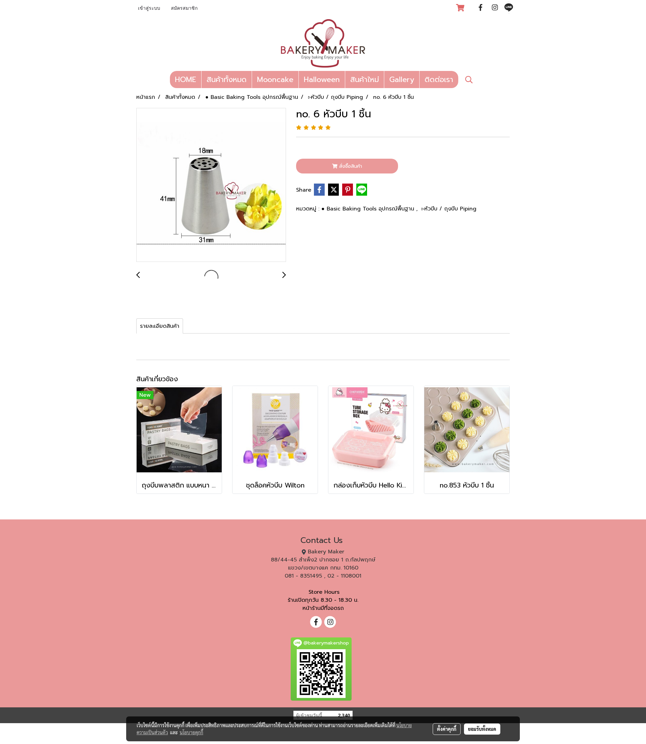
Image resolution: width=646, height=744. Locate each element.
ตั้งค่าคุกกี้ (446, 729)
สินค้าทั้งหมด (227, 79)
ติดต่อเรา (439, 79)
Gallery (401, 79)
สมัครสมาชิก (184, 8)
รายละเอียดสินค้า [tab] (159, 326)
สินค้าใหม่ (364, 79)
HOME (185, 79)
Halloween (322, 79)
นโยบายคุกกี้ (191, 732)
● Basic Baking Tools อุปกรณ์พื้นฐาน (368, 209)
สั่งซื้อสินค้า (349, 166)
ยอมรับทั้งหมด (482, 729)
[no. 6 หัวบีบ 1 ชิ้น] (211, 185)
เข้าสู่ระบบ (149, 8)
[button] (469, 79)
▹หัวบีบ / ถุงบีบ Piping (449, 209)
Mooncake (275, 79)
